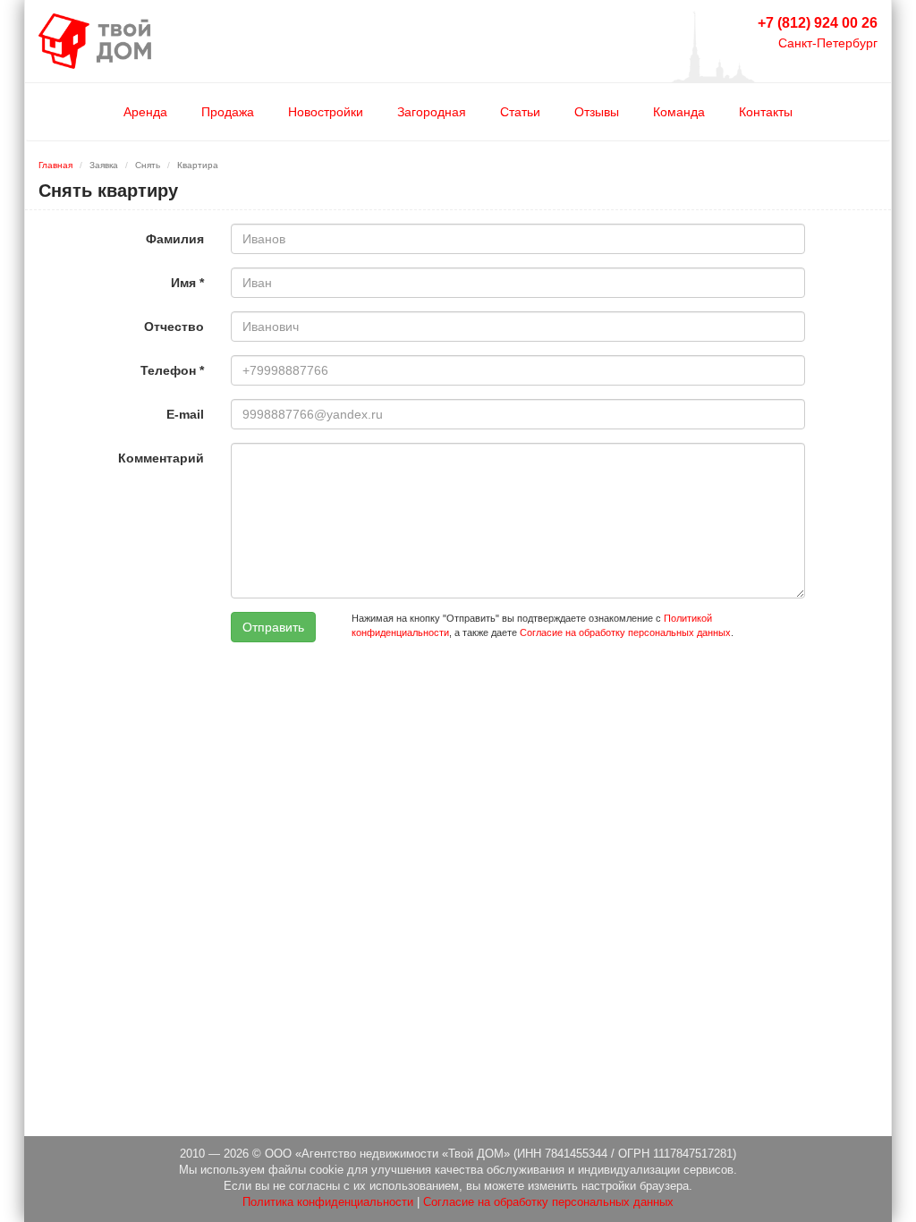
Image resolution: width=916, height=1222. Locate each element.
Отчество (174, 326)
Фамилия (175, 239)
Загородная (431, 112)
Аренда (145, 112)
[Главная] (94, 40)
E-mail (185, 414)
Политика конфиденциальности (327, 1202)
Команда (679, 112)
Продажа (227, 112)
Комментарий (161, 458)
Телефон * (172, 370)
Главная (55, 165)
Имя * (187, 283)
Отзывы (596, 112)
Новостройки (325, 112)
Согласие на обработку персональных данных (625, 632)
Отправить (273, 627)
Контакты (766, 112)
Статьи (520, 112)
